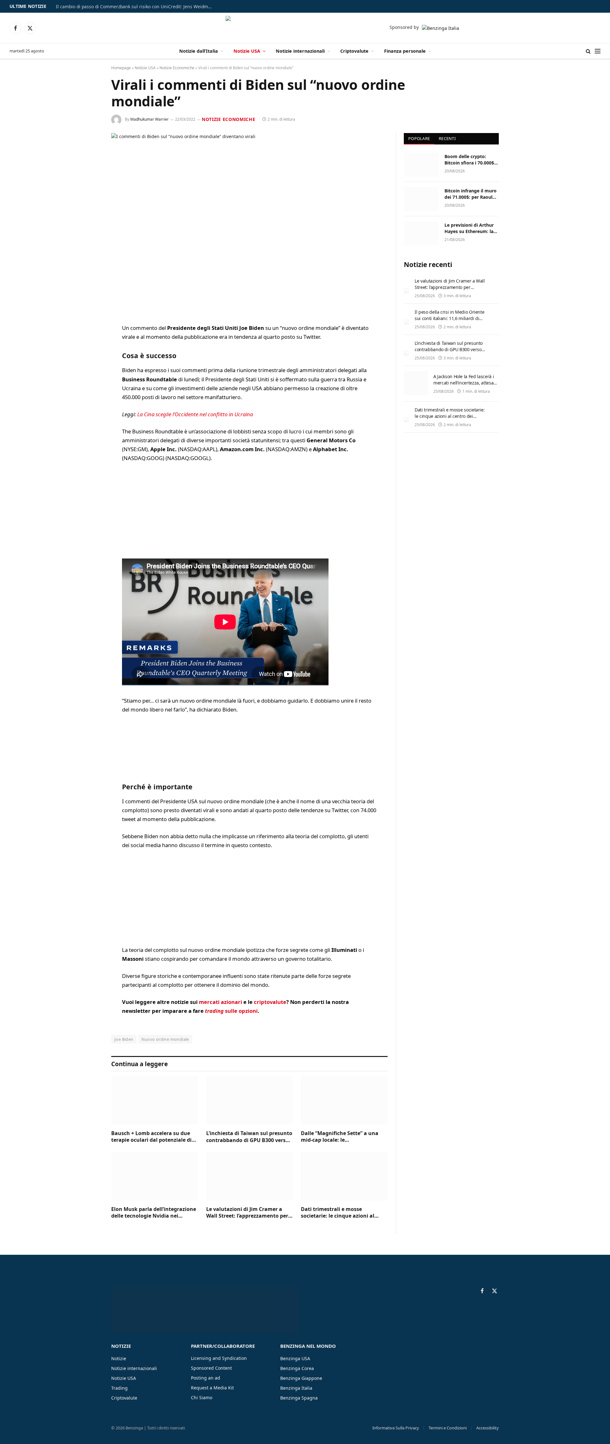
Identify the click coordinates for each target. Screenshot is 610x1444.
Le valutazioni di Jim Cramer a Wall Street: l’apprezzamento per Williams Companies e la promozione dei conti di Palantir (247, 1213)
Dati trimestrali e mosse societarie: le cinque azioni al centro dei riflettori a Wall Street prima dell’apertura (342, 1213)
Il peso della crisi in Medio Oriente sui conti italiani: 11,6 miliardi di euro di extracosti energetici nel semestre (449, 321)
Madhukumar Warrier (149, 119)
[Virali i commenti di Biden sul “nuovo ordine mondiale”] (249, 223)
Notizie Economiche (176, 67)
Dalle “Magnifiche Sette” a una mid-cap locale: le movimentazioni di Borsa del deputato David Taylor (339, 1137)
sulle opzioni (231, 1010)
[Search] (588, 51)
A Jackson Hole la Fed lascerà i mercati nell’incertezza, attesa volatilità (463, 382)
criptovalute (270, 1002)
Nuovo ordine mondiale (165, 1039)
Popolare (419, 138)
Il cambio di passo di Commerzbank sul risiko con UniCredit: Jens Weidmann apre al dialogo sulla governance (135, 7)
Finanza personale (405, 51)
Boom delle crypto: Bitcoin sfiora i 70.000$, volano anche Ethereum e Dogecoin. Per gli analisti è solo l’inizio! (470, 159)
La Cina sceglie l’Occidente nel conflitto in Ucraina (195, 414)
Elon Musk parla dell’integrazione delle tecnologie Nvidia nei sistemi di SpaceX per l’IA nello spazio (153, 1213)
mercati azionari (220, 1002)
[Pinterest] (89, 393)
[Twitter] (89, 361)
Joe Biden (123, 1039)
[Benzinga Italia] (305, 28)
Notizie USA (247, 51)
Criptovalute (354, 51)
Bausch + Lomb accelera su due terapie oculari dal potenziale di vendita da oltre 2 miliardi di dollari (151, 1137)
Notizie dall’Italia (198, 51)
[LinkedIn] (89, 377)
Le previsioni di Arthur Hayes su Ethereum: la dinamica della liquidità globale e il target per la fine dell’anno (470, 228)
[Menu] (597, 51)
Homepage (121, 67)
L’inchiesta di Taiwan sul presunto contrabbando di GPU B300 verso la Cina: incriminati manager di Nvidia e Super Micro (249, 1137)
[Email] (89, 409)
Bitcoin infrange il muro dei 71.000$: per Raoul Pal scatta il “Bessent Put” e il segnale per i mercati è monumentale (471, 194)
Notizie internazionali (300, 51)
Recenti (447, 138)
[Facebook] (89, 344)
